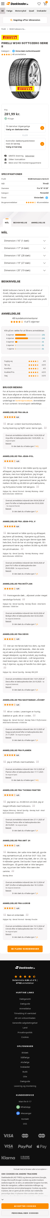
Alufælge (25, 1062)
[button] (25, 335)
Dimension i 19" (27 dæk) (17, 262)
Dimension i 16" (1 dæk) (16, 240)
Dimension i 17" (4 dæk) (16, 248)
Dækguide (25, 1003)
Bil (2, 10)
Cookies (25, 1037)
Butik (25, 1071)
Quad (31, 10)
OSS (25, 1123)
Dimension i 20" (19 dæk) (17, 270)
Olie (25, 1076)
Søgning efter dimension (26, 20)
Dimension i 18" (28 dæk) (17, 255)
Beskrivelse (20, 223)
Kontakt (25, 1118)
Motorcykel (20, 10)
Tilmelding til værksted (25, 1013)
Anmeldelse (38, 223)
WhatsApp (25, 1107)
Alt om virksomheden (25, 1018)
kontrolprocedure (24, 400)
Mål (7, 223)
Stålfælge (25, 1057)
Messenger (26, 1113)
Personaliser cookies (25, 1213)
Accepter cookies (25, 1206)
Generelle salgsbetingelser (25, 1022)
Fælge (9, 10)
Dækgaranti (25, 998)
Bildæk (25, 1052)
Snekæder (42, 10)
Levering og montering (25, 1086)
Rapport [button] (8, 443)
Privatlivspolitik (25, 1032)
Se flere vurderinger (25, 949)
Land (25, 1027)
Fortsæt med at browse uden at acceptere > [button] (30, 1169)
